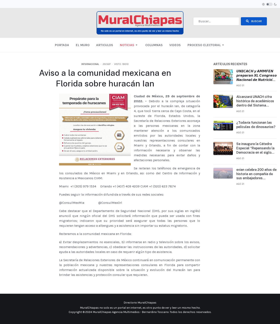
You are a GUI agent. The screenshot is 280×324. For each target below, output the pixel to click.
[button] (129, 45)
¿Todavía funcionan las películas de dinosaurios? (255, 125)
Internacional (90, 64)
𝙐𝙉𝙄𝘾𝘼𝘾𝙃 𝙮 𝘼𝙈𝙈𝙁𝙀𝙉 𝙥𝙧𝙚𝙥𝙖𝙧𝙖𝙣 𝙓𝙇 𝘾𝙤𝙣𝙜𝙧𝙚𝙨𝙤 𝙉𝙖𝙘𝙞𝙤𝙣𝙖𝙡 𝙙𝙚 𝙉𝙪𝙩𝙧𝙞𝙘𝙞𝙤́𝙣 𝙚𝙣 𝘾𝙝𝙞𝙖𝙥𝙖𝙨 (256, 75)
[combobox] (216, 21)
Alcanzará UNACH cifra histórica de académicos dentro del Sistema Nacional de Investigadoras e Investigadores (255, 101)
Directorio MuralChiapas (140, 302)
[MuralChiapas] (140, 22)
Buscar (256, 21)
